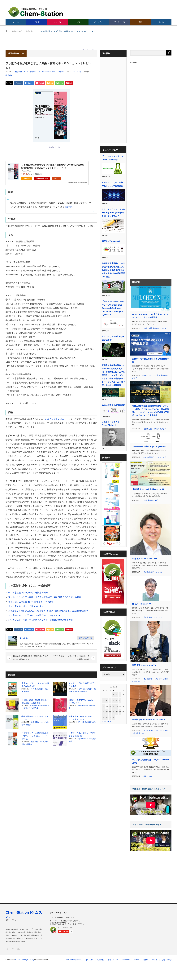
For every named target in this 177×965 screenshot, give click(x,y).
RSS (18, 948)
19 (103, 712)
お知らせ (152, 776)
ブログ (36, 22)
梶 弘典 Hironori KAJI (142, 604)
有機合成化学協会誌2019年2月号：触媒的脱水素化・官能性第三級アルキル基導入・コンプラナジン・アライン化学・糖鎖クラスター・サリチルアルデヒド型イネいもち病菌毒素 (113, 375)
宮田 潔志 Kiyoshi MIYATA (144, 665)
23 (117, 712)
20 (107, 712)
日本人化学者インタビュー (152, 679)
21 (110, 712)
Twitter (136, 960)
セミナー (152, 375)
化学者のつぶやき (159, 328)
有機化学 (32, 72)
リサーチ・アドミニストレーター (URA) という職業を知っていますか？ (113, 212)
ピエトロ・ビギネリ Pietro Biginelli (110, 423)
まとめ (161, 22)
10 (120, 700)
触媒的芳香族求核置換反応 (113, 405)
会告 (158, 375)
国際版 (145, 960)
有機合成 (34, 708)
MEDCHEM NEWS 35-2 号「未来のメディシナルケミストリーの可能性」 (150, 315)
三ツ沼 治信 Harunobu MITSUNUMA (148, 719)
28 (110, 718)
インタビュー (98, 22)
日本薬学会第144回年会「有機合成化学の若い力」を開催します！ (30, 657)
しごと (78, 22)
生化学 (28, 725)
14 (110, 706)
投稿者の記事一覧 (85, 638)
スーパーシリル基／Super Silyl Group (149, 446)
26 (103, 718)
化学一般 (81, 689)
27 (107, 718)
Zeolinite (9, 75)
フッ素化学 (60, 72)
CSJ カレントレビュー (46, 72)
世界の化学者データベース (152, 572)
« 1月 (104, 721)
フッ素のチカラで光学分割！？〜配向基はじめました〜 (34, 615)
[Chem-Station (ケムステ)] (35, 12)
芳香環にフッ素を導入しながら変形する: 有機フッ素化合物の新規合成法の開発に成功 (48, 611)
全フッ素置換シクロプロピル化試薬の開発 (28, 592)
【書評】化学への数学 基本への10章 (148, 489)
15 (113, 706)
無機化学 (29, 744)
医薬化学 (76, 692)
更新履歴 (100, 960)
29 (113, 718)
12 (103, 706)
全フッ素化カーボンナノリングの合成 (26, 606)
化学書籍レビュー (21, 72)
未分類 (26, 692)
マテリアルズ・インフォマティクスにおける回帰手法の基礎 (71, 657)
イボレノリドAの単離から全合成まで (113, 338)
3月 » (109, 721)
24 (120, 712)
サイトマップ (113, 960)
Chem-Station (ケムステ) (24, 914)
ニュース (57, 22)
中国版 (154, 960)
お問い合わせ (166, 960)
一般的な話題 (147, 328)
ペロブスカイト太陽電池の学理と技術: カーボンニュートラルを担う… (35, 736)
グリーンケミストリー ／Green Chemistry (113, 158)
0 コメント (78, 72)
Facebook (126, 960)
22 (113, 712)
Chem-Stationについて (73, 960)
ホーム (16, 22)
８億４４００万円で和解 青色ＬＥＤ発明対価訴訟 (113, 184)
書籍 (140, 22)
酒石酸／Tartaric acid (111, 241)
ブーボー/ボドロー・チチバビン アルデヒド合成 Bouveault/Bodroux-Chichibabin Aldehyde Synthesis (113, 308)
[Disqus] (51, 783)
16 (117, 706)
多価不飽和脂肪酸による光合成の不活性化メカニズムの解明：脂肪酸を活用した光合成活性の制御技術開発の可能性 (113, 270)
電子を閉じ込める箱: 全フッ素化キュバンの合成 (30, 601)
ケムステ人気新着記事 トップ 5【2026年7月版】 (150, 761)
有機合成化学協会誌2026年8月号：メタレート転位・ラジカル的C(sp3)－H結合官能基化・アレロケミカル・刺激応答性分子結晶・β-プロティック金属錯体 (150, 410)
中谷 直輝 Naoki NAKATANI (144, 558)
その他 (33, 689)
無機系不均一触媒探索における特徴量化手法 (150, 360)
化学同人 (68, 207)
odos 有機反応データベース (153, 457)
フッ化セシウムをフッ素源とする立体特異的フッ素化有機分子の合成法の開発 (44, 597)
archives (145, 375)
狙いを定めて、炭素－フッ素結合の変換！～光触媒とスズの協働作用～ (41, 620)
